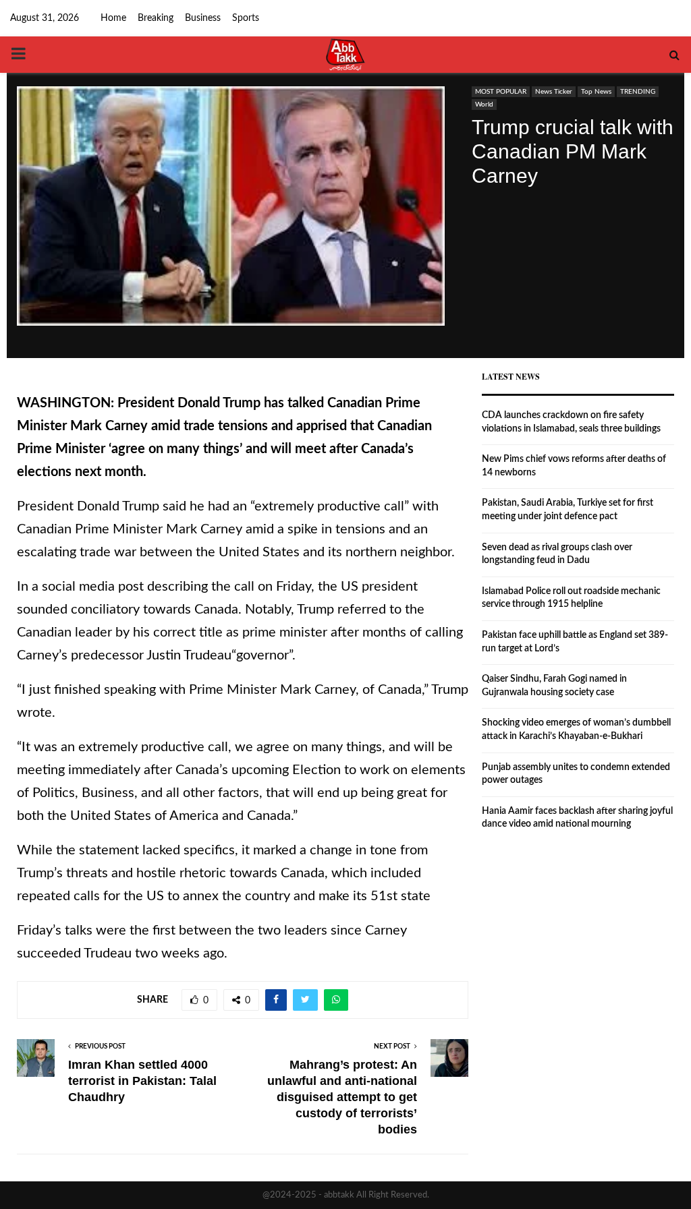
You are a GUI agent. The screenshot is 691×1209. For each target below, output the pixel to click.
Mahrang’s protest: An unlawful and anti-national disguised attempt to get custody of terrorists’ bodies (342, 1097)
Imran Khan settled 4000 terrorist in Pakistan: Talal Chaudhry (142, 1081)
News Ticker (553, 91)
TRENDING (637, 91)
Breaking (155, 18)
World (484, 104)
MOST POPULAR (500, 91)
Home (113, 18)
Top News (596, 91)
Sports (245, 18)
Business (203, 18)
